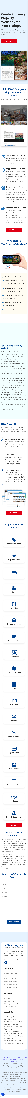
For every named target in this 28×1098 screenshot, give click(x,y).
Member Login (8, 998)
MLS (9, 1059)
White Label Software (10, 987)
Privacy (14, 1057)
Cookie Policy (16, 1059)
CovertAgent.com (8, 1066)
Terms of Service (6, 1057)
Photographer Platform (10, 984)
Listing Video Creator (10, 981)
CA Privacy (20, 1057)
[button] (2, 485)
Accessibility (14, 1061)
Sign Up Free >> (9, 41)
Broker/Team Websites (10, 979)
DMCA (23, 1059)
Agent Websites (8, 976)
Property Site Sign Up (10, 973)
